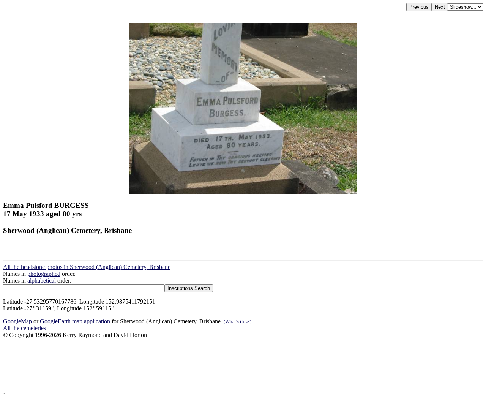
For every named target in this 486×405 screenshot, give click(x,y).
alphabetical (41, 280)
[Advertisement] (231, 365)
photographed (43, 274)
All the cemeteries (24, 328)
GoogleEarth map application (76, 321)
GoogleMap (17, 321)
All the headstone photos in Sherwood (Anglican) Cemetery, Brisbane (86, 267)
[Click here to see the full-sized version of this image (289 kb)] (243, 192)
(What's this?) (237, 321)
